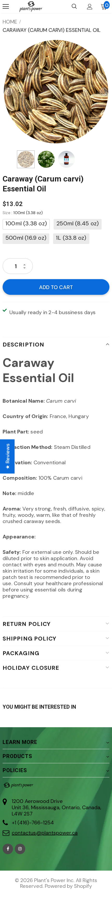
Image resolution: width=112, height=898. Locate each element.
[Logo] (30, 6)
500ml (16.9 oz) (25, 238)
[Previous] (8, 91)
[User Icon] (89, 6)
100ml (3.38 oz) (26, 223)
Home (10, 21)
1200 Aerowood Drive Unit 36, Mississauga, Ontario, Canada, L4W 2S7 (56, 807)
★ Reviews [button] (7, 456)
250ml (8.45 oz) (78, 223)
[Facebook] (8, 849)
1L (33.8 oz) (71, 238)
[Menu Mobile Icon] (6, 6)
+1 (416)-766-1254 (33, 822)
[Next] (103, 91)
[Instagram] (20, 849)
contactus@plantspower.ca (45, 832)
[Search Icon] (74, 6)
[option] (56, 91)
